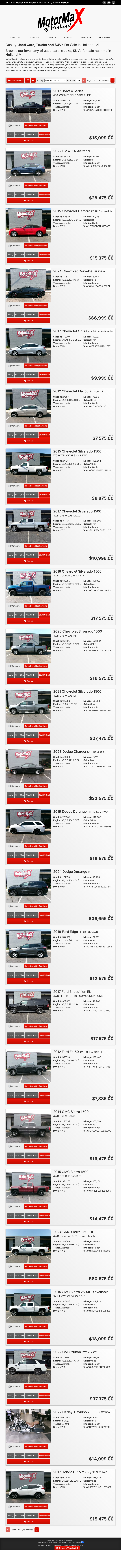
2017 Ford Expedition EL (78, 993)
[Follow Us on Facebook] (104, 2)
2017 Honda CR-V (80, 1472)
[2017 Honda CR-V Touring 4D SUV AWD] (28, 1486)
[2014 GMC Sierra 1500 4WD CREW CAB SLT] (28, 1126)
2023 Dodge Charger (78, 752)
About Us (54, 1540)
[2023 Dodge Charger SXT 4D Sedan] (28, 765)
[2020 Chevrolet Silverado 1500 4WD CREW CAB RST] (28, 645)
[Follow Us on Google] (113, 2)
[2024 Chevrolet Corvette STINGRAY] (28, 285)
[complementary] (114, 1543)
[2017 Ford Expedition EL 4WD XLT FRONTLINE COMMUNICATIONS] (28, 1006)
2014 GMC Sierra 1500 (71, 1113)
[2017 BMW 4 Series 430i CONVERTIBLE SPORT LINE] (28, 105)
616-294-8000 (61, 2)
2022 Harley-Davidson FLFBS (81, 1412)
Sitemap (64, 1542)
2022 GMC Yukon (75, 1352)
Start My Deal (44, 134)
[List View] (33, 80)
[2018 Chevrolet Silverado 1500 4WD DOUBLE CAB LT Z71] (28, 585)
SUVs (93, 59)
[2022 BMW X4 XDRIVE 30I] (28, 165)
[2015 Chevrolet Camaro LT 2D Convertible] (28, 225)
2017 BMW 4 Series (72, 93)
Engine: (57, 103)
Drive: (56, 110)
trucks (86, 59)
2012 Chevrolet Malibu (78, 391)
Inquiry (10, 134)
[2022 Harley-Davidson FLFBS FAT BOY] (28, 1426)
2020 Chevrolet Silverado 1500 (77, 633)
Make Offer (19, 134)
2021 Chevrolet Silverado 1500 (77, 693)
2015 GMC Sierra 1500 (71, 1174)
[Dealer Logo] (60, 19)
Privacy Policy (69, 1540)
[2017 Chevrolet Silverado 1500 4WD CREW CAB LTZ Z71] (28, 525)
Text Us (29, 140)
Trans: (56, 107)
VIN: (85, 110)
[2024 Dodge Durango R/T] (28, 886)
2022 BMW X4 (71, 151)
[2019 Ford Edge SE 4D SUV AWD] (28, 946)
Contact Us (61, 1540)
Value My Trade (31, 134)
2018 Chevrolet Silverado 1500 (77, 573)
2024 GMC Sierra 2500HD (74, 1234)
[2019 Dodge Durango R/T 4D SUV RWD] (28, 825)
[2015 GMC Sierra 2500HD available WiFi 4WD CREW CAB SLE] (28, 1306)
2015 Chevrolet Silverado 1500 (77, 453)
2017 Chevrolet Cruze (83, 331)
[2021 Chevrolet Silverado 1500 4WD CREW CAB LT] (28, 705)
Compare (15, 125)
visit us (100, 67)
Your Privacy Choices (73, 1542)
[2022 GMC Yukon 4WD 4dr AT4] (28, 1366)
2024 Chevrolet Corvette (79, 271)
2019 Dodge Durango (80, 812)
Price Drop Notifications (36, 125)
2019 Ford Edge (75, 932)
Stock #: (57, 100)
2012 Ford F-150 (78, 1052)
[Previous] (84, 80)
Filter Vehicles (16, 80)
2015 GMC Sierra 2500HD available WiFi (81, 1294)
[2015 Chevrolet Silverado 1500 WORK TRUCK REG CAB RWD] (28, 465)
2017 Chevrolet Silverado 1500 (77, 513)
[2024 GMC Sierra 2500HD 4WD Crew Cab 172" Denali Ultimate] (28, 1246)
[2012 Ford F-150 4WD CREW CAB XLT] (28, 1066)
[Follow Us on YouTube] (109, 2)
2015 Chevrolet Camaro (82, 211)
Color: (86, 103)
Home (49, 1540)
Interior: (87, 107)
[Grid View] (27, 80)
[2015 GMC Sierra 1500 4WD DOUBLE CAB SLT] (28, 1186)
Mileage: (87, 100)
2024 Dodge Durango (72, 872)
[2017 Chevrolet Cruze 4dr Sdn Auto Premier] (28, 345)
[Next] (112, 80)
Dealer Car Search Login (44, 1542)
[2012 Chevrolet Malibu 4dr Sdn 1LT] (28, 405)
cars (81, 59)
